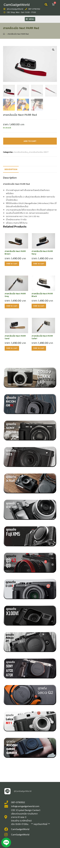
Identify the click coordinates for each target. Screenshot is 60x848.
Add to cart (30, 141)
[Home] (4, 34)
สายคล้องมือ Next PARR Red (18, 34)
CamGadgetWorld (17, 5)
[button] (46, 4)
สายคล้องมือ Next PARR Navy (42, 252)
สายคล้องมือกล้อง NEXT (39, 152)
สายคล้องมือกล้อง (20, 152)
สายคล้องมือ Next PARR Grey (15, 295)
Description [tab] (11, 169)
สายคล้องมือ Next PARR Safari (42, 337)
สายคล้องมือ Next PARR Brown (15, 252)
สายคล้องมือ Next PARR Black (42, 295)
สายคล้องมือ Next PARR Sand (15, 337)
